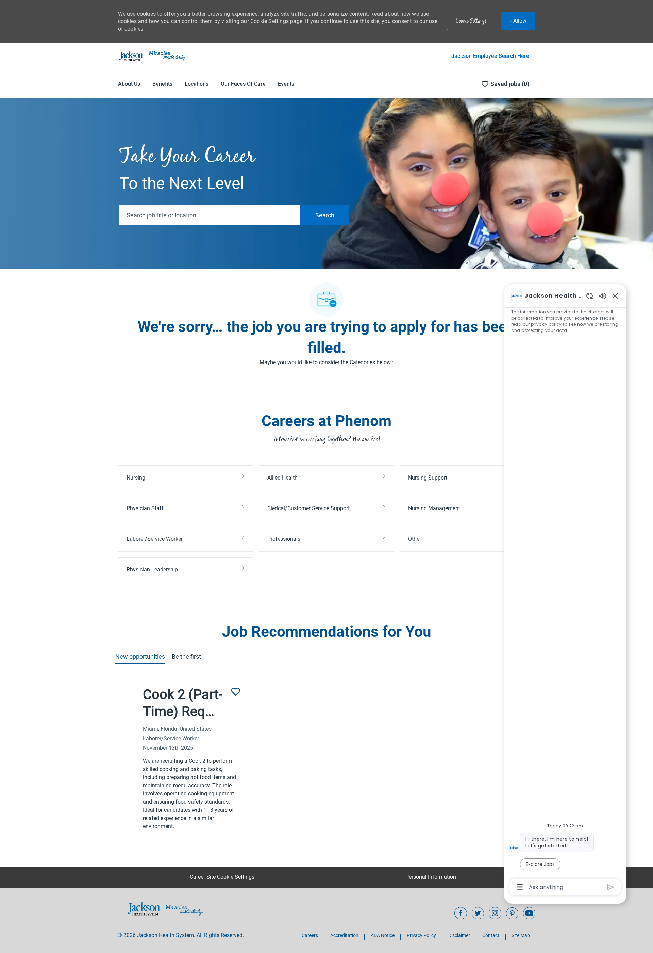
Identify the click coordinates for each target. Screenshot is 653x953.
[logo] (165, 909)
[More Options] (520, 887)
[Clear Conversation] (590, 295)
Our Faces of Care (243, 84)
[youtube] (529, 913)
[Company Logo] (152, 56)
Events (286, 84)
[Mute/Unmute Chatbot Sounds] (603, 296)
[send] (610, 887)
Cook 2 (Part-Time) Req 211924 (182, 703)
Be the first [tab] (186, 656)
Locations (196, 84)
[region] (565, 591)
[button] (471, 21)
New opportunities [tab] (140, 656)
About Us (129, 84)
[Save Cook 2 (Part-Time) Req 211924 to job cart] (235, 691)
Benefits (162, 84)
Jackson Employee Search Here (490, 56)
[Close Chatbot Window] (615, 296)
